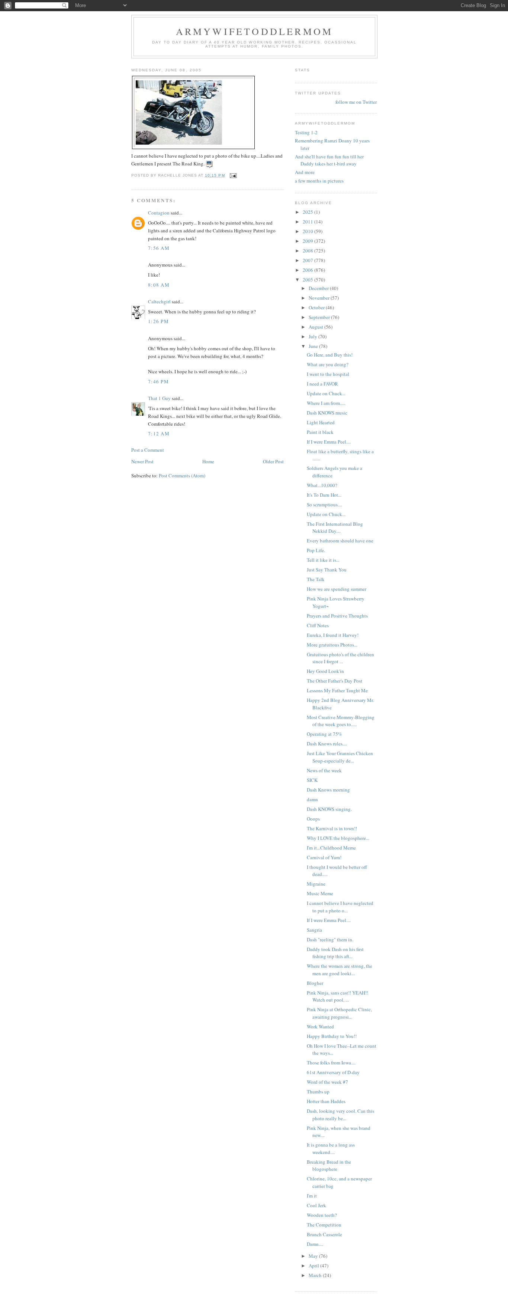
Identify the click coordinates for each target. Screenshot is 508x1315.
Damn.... (315, 1244)
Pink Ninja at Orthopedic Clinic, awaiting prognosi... (339, 1013)
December (319, 288)
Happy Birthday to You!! (332, 1036)
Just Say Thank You (327, 569)
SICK (312, 780)
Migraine (316, 883)
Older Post (273, 461)
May (314, 1256)
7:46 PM (158, 381)
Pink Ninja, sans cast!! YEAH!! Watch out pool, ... (337, 996)
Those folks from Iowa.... (331, 1062)
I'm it (312, 1195)
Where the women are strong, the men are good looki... (339, 970)
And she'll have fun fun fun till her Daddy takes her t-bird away (329, 160)
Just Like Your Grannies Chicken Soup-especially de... (340, 757)
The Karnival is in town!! (332, 828)
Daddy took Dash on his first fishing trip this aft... (335, 953)
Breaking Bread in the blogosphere (329, 1165)
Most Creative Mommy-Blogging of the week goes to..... (340, 721)
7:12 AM (159, 433)
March (316, 1275)
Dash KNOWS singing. (329, 809)
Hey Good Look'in (325, 671)
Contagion (159, 212)
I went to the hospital (328, 374)
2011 (308, 221)
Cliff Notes (318, 625)
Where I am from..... (326, 403)
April (314, 1265)
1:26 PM (158, 321)
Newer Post (142, 461)
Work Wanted (320, 1026)
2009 (308, 241)
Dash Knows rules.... (327, 743)
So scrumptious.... (324, 504)
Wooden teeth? (322, 1215)
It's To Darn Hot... (324, 494)
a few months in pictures (319, 180)
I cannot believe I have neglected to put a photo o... (340, 907)
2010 (308, 231)
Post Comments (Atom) (182, 475)
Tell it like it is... (323, 560)
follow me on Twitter (356, 102)
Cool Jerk (316, 1205)
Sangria (314, 929)
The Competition (324, 1224)
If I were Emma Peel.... (329, 441)
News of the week (324, 770)
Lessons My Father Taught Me (337, 690)
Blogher (315, 983)
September (320, 317)
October (317, 307)
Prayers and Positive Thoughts (337, 615)
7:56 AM (159, 248)
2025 (308, 212)
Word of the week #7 (327, 1082)
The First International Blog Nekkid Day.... (335, 527)
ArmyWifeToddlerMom (254, 31)
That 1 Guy (159, 398)
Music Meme (320, 893)
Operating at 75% (324, 734)
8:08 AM (159, 284)
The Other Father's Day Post (334, 680)
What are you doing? (327, 364)
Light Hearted (321, 422)
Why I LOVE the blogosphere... (338, 838)
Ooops (313, 818)
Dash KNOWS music (327, 412)
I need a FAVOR (322, 383)
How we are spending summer (336, 589)
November (320, 297)
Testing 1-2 (306, 132)
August (316, 326)
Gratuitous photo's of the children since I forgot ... (340, 658)
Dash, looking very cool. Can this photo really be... (340, 1115)
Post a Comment (147, 450)
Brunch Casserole (324, 1234)
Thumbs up (318, 1091)
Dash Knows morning (328, 789)
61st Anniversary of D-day (333, 1072)
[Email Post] (232, 175)
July (313, 336)
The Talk (316, 579)
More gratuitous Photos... (332, 644)
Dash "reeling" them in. (331, 939)
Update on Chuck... (326, 393)
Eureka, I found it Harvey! (333, 635)
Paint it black (320, 432)
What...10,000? (322, 485)
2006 (308, 270)
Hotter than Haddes (326, 1101)
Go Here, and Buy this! (330, 354)
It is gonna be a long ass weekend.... (331, 1148)
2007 (308, 260)
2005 (308, 279)
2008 (308, 250)
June (314, 346)
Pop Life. (316, 550)
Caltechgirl (159, 301)
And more (305, 172)
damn (312, 799)
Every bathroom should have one (340, 540)
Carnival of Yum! (324, 857)
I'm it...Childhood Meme (331, 847)
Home (208, 461)
